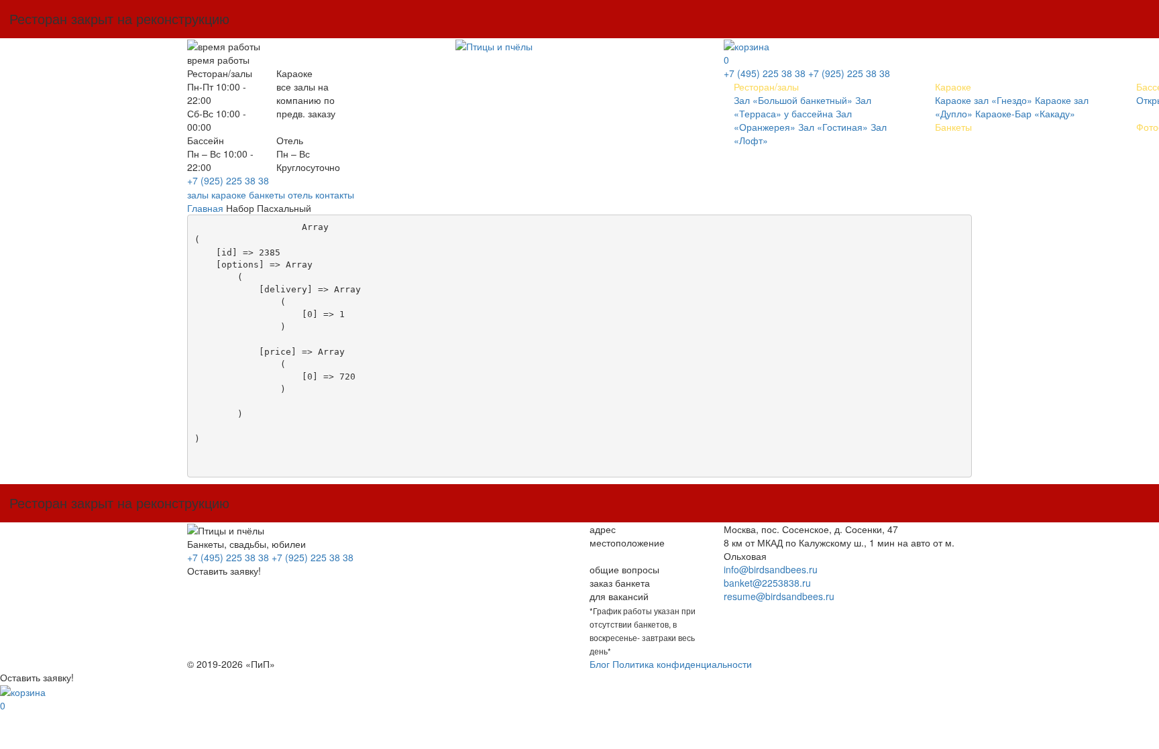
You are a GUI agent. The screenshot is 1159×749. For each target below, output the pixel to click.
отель (300, 194)
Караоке (953, 86)
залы (198, 194)
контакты (334, 194)
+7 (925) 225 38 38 (228, 180)
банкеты (267, 194)
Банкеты (953, 126)
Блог (600, 664)
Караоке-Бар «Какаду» (1025, 113)
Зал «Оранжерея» (793, 120)
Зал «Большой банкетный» (793, 100)
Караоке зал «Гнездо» (983, 100)
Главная (205, 208)
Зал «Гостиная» (833, 126)
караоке (228, 194)
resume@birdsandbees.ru (779, 596)
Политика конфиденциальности (682, 664)
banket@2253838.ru (767, 582)
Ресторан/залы (766, 86)
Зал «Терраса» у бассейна (802, 106)
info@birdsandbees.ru (771, 569)
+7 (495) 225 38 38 (765, 73)
